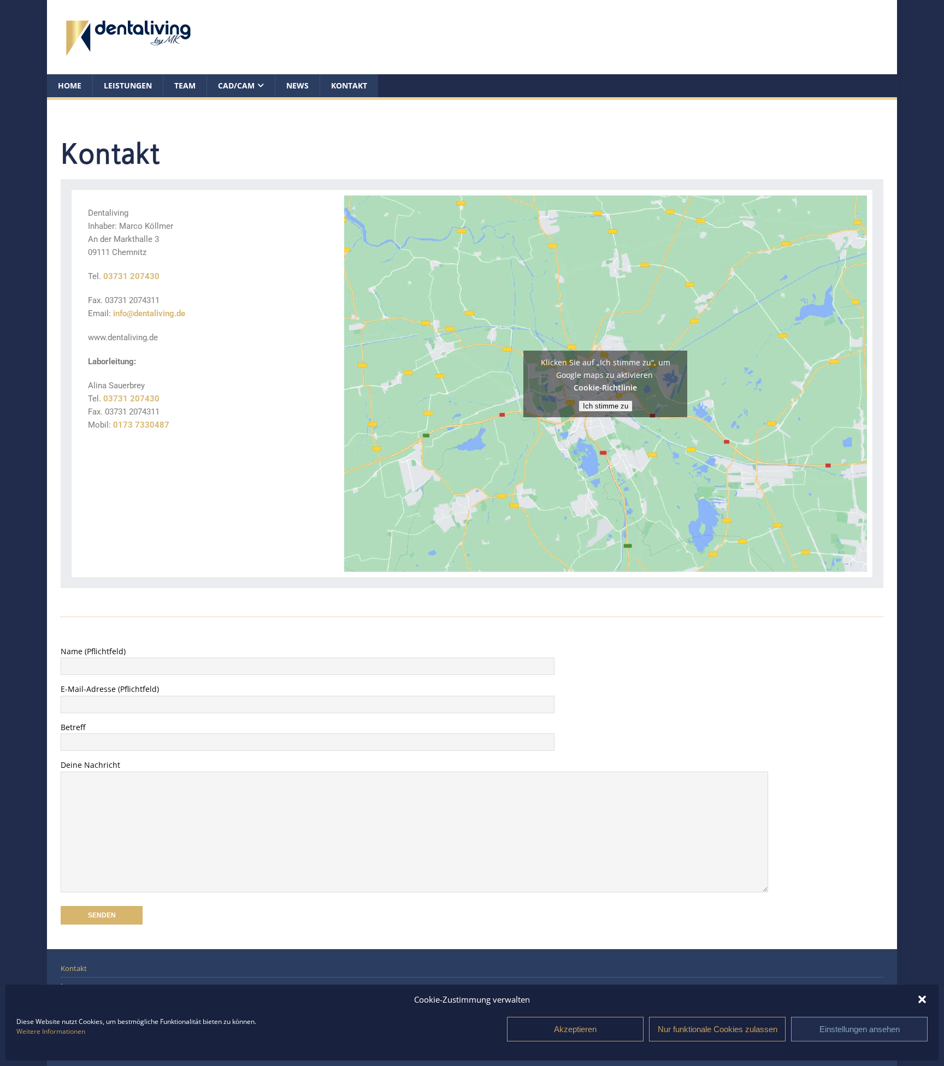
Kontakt (349, 85)
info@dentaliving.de (149, 313)
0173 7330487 (141, 425)
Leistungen (128, 85)
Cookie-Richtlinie (605, 387)
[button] (922, 999)
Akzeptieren (575, 1029)
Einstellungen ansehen (859, 1029)
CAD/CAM (236, 85)
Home (69, 85)
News (297, 85)
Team (185, 85)
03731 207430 (131, 276)
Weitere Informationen (50, 1031)
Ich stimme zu (605, 406)
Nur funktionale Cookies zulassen (717, 1029)
